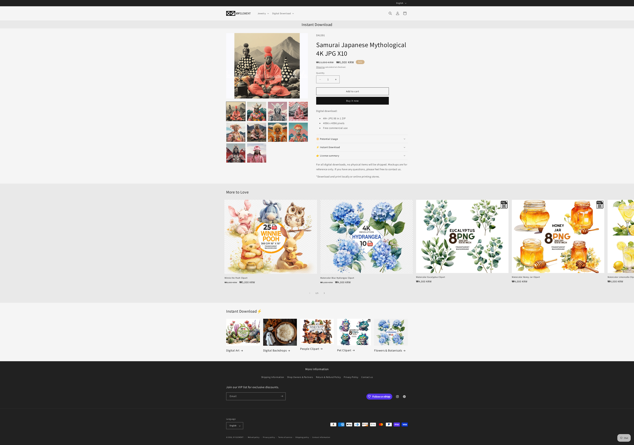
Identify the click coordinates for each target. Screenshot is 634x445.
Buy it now (352, 100)
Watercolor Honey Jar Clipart (526, 277)
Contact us (367, 377)
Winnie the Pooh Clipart (236, 278)
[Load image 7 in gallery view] (277, 132)
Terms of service (285, 437)
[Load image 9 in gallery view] (235, 153)
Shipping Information (272, 377)
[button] (263, 13)
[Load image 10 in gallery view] (256, 153)
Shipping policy (302, 437)
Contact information (321, 437)
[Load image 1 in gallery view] (235, 111)
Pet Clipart (344, 350)
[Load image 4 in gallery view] (298, 111)
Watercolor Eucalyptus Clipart (430, 277)
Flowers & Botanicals (388, 350)
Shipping (320, 67)
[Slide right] (324, 293)
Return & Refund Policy (328, 377)
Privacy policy (269, 437)
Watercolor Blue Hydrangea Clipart (337, 278)
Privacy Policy (351, 377)
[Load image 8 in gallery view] (298, 132)
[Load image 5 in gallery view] (235, 132)
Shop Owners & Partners (300, 377)
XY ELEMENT (238, 437)
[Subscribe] (281, 396)
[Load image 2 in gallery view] (256, 111)
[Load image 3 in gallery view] (277, 111)
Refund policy (254, 437)
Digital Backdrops (275, 350)
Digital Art (233, 350)
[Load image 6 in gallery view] (256, 132)
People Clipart (309, 349)
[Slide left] (309, 293)
